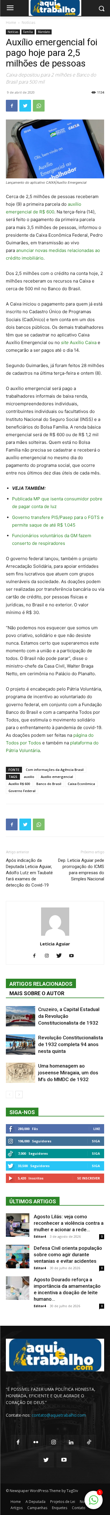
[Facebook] (12, 106)
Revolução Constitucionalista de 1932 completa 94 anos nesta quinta (70, 1044)
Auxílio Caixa (79, 342)
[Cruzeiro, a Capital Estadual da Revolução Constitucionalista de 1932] (20, 1016)
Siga (96, 1141)
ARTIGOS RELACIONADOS (40, 984)
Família (28, 32)
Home (11, 22)
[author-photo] (55, 935)
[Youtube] (73, 956)
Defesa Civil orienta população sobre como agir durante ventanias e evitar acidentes (68, 1254)
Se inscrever (88, 1178)
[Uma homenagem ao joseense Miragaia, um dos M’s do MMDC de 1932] (20, 1073)
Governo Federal (22, 791)
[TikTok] (89, 1442)
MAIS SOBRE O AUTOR (36, 993)
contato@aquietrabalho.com (59, 1415)
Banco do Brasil (48, 783)
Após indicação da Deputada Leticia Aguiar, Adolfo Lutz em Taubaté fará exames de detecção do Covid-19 (29, 873)
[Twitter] (25, 106)
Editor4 (40, 1236)
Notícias (28, 22)
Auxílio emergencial (57, 776)
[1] (93, 1503)
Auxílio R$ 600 (19, 783)
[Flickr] (35, 1442)
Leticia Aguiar (55, 944)
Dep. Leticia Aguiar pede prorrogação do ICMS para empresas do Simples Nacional (81, 870)
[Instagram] (49, 956)
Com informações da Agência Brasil (55, 769)
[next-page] (19, 1094)
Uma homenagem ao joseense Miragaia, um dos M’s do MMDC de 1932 (68, 1072)
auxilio (29, 776)
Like (96, 1128)
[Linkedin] (71, 1442)
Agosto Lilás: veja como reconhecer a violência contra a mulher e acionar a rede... (69, 1223)
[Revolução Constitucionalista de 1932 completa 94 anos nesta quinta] (20, 1044)
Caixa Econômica (81, 783)
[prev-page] (9, 1094)
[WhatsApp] (39, 106)
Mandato (44, 32)
